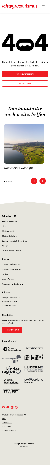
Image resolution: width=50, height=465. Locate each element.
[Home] (19, 6)
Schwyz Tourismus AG (11, 264)
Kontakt (5, 274)
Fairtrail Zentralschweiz (11, 251)
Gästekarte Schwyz (9, 236)
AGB (4, 419)
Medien (5, 246)
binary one (24, 447)
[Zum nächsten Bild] (42, 181)
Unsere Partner (8, 279)
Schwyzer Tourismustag (11, 269)
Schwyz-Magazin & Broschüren (14, 241)
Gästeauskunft (8, 231)
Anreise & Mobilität (10, 221)
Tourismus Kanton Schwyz (12, 284)
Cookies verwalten (9, 430)
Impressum (6, 426)
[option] (24, 147)
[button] (4, 181)
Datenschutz (7, 423)
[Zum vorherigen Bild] (34, 181)
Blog (4, 226)
